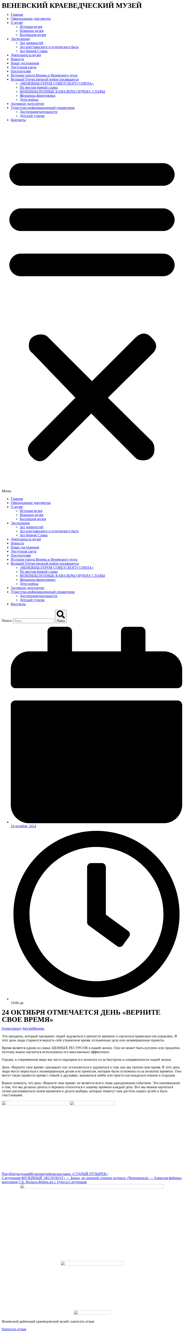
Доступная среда (23, 67)
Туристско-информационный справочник (43, 108)
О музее (17, 23)
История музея (31, 27)
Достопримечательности (38, 112)
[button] (92, 309)
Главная (17, 14)
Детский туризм (32, 116)
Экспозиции (20, 39)
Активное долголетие (27, 104)
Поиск (7, 621)
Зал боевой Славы (34, 51)
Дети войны (29, 99)
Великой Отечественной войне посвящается (45, 79)
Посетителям (21, 71)
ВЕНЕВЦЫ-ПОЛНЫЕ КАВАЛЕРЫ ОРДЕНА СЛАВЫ (62, 91)
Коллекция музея (33, 35)
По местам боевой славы (39, 87)
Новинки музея (31, 31)
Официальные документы (31, 18)
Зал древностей (31, 43)
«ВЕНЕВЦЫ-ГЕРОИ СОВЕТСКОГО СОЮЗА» (57, 83)
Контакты (18, 120)
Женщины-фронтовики (37, 95)
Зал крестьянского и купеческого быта (49, 47)
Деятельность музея (26, 55)
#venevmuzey (12, 1028)
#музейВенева (33, 1028)
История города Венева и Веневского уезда (44, 75)
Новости (17, 59)
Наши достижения (25, 63)
